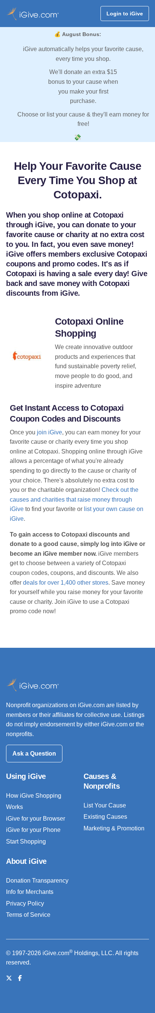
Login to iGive (124, 14)
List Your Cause (105, 805)
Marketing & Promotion (114, 828)
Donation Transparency (37, 880)
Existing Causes (105, 816)
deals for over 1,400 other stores (65, 582)
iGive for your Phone (33, 830)
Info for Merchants (29, 892)
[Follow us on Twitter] (9, 978)
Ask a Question (34, 753)
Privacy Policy (25, 903)
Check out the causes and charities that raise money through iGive (74, 499)
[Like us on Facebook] (20, 978)
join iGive (49, 432)
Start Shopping (26, 841)
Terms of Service (28, 915)
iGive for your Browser (35, 818)
